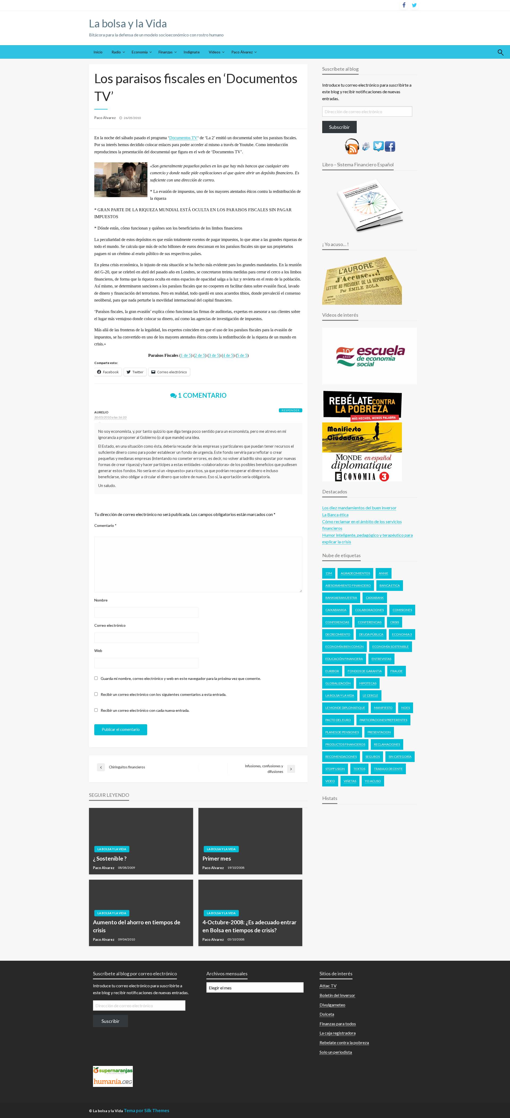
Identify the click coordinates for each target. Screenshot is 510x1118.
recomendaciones (341, 757)
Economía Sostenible (390, 647)
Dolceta (327, 1014)
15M (328, 573)
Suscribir (110, 1021)
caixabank (375, 598)
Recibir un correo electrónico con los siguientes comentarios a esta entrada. (163, 694)
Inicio (98, 52)
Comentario (105, 525)
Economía (140, 52)
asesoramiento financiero (348, 585)
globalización (338, 683)
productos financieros (345, 744)
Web (98, 650)
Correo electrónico (110, 625)
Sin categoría (400, 757)
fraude (396, 671)
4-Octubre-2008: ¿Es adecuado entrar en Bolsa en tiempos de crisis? (249, 926)
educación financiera (344, 659)
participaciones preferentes (383, 720)
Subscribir (339, 127)
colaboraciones (369, 610)
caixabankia (335, 610)
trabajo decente (388, 769)
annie (383, 573)
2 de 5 (200, 355)
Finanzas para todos (338, 1023)
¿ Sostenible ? (110, 858)
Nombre (101, 600)
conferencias (369, 622)
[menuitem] (98, 52)
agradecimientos (355, 573)
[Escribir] (366, 145)
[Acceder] (378, 145)
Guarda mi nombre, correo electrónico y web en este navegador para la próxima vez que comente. (181, 678)
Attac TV (328, 985)
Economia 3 (402, 634)
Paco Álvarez (242, 52)
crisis (394, 622)
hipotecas (367, 683)
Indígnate (192, 52)
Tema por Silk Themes (146, 1110)
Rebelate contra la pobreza (344, 1042)
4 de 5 (228, 355)
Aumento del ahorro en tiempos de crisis (136, 926)
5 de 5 (242, 355)
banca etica (390, 585)
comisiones (402, 610)
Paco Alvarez (105, 118)
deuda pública (371, 634)
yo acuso (373, 781)
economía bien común (344, 647)
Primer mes (216, 858)
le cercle (370, 695)
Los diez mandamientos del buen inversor (359, 507)
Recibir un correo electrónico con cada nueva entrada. (145, 710)
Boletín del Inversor (337, 995)
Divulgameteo (332, 1004)
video (330, 781)
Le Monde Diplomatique (345, 708)
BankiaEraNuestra (341, 598)
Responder (291, 410)
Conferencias (337, 622)
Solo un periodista (336, 1052)
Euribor (332, 671)
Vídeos (214, 52)
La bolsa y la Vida (128, 23)
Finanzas (166, 52)
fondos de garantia (365, 671)
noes (405, 708)
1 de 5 (186, 355)
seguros (373, 757)
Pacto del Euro (338, 720)
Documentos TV (183, 137)
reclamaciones (387, 744)
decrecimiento (337, 634)
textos (359, 769)
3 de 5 (214, 355)
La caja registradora (338, 1032)
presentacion (379, 732)
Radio (116, 52)
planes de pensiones (342, 732)
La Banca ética (335, 514)
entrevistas (381, 659)
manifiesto (383, 708)
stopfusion (335, 769)
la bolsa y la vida (339, 695)
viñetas (350, 781)
